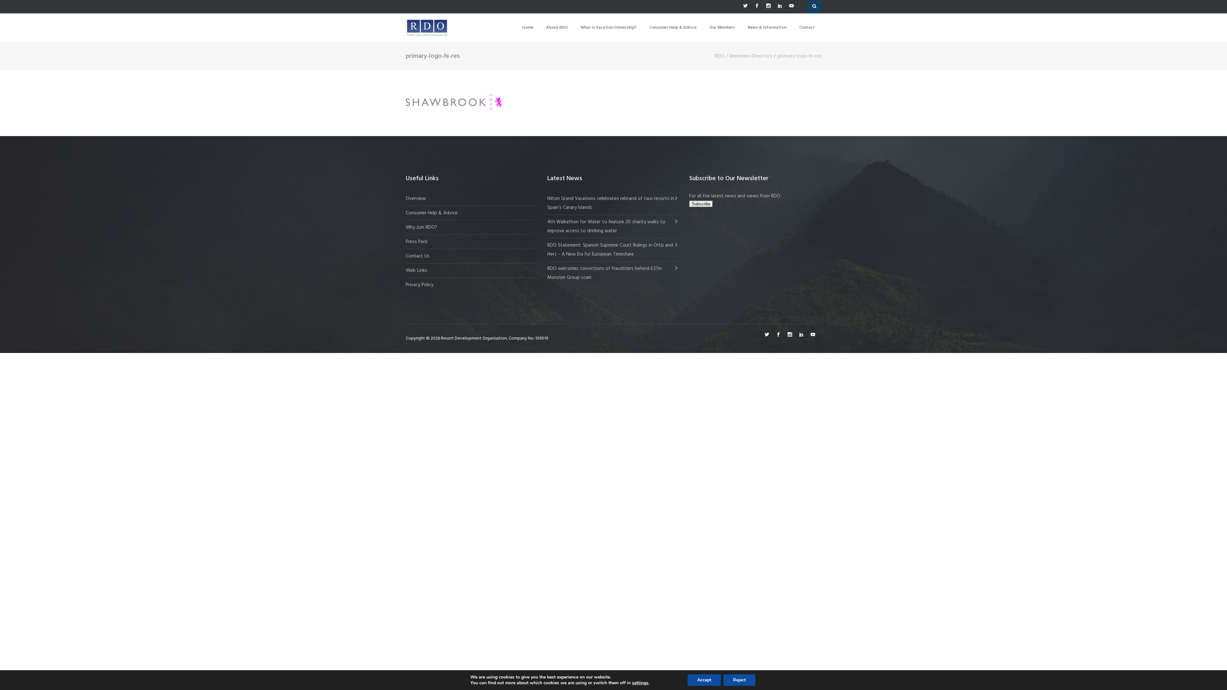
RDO (720, 56)
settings (640, 683)
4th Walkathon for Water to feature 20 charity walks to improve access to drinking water (606, 226)
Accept (704, 680)
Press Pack (417, 242)
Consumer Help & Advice (432, 213)
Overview (416, 199)
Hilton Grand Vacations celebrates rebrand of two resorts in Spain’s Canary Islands (610, 203)
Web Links (416, 270)
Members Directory (751, 56)
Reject (739, 680)
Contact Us (417, 256)
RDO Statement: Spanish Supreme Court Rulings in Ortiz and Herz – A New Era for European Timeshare (610, 249)
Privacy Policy (419, 285)
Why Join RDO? (421, 227)
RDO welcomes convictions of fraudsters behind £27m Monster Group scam (604, 273)
